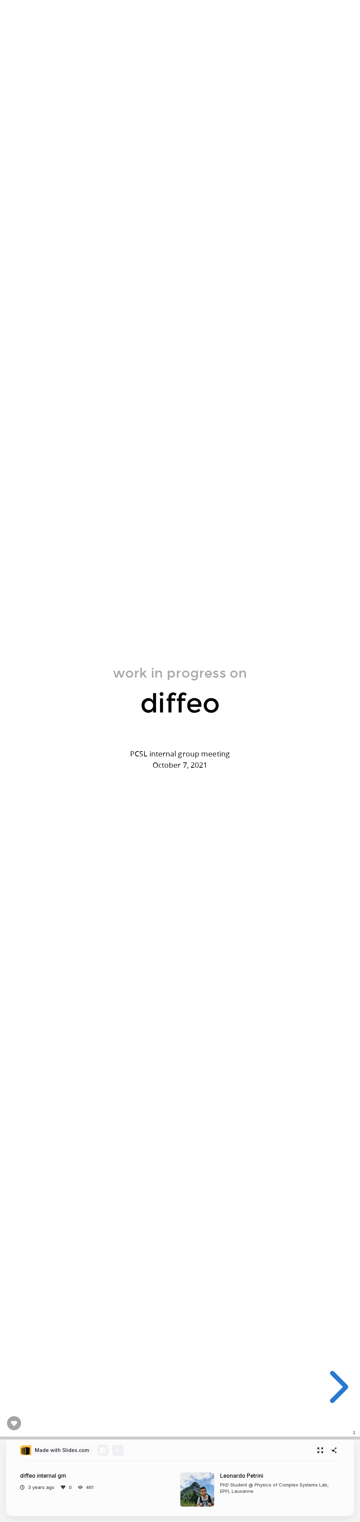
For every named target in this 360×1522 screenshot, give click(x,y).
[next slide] (336, 1387)
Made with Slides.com (62, 1450)
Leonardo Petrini (241, 1475)
